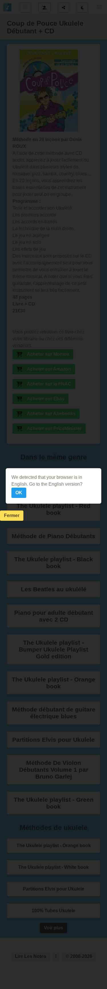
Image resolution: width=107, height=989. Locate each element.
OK (18, 492)
